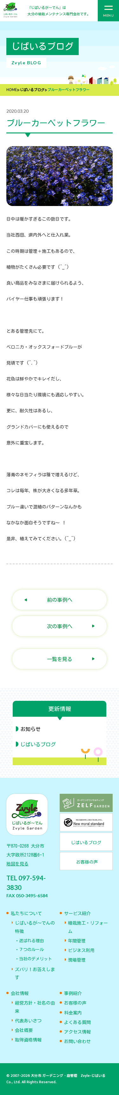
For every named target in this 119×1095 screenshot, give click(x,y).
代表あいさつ (28, 1021)
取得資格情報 (28, 1040)
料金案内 (73, 1013)
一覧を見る (59, 659)
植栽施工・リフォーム (88, 927)
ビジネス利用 (81, 950)
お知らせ (30, 729)
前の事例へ (59, 600)
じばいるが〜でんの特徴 (35, 927)
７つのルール (31, 950)
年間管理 (77, 941)
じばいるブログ (32, 90)
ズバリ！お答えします (35, 973)
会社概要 (24, 1030)
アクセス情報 (77, 1032)
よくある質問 (77, 1022)
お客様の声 (75, 1003)
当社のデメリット (35, 959)
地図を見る (17, 864)
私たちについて (26, 913)
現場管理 (77, 960)
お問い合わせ (77, 1041)
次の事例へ (59, 626)
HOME (11, 90)
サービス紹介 (77, 913)
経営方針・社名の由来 (35, 1007)
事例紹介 (73, 993)
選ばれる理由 (31, 941)
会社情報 (20, 993)
